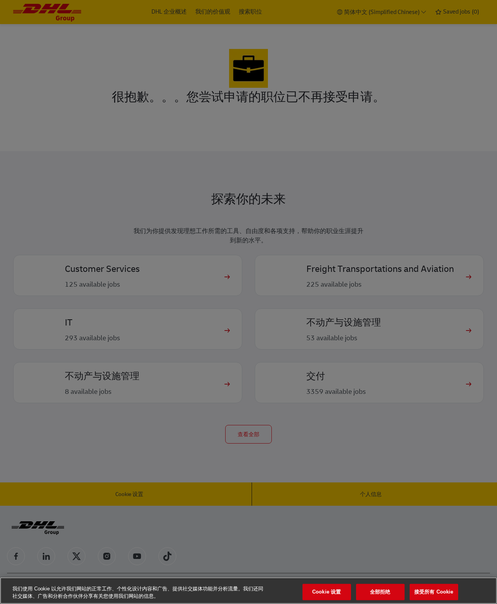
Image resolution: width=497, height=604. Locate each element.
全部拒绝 (380, 592)
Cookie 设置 (326, 592)
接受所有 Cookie (433, 592)
